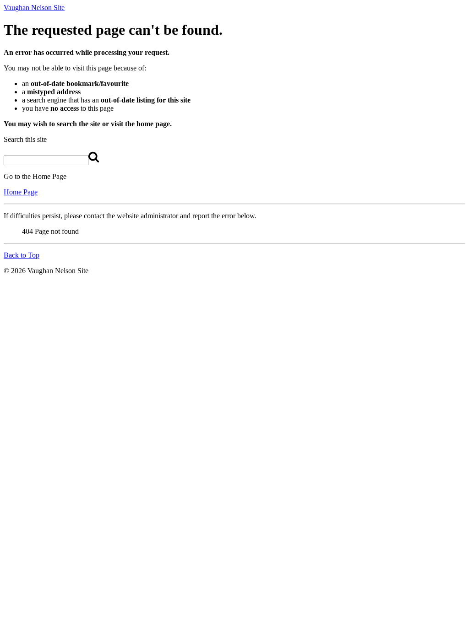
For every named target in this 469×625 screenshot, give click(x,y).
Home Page (21, 192)
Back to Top (21, 255)
